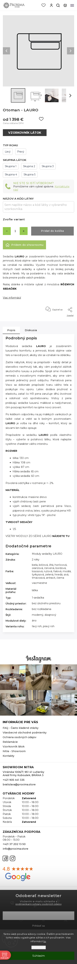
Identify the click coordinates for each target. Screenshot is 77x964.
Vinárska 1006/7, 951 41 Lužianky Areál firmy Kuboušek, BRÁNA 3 (23, 773)
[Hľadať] (58, 5)
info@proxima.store (15, 848)
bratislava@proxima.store (19, 784)
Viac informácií (12, 297)
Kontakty (8, 755)
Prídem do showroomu (27, 244)
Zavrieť (65, 320)
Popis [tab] (11, 330)
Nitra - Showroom (14, 751)
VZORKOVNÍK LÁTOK (24, 132)
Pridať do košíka (52, 230)
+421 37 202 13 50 (14, 844)
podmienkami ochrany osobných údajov (39, 904)
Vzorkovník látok (14, 746)
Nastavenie (38, 947)
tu (45, 941)
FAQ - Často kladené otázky (20, 728)
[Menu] (72, 5)
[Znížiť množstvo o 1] (7, 231)
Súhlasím (38, 955)
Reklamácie (10, 741)
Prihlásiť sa (38, 925)
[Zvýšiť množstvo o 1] (24, 231)
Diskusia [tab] (31, 330)
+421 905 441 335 (14, 779)
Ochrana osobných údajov (19, 737)
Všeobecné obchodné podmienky (25, 732)
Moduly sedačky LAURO (47, 553)
